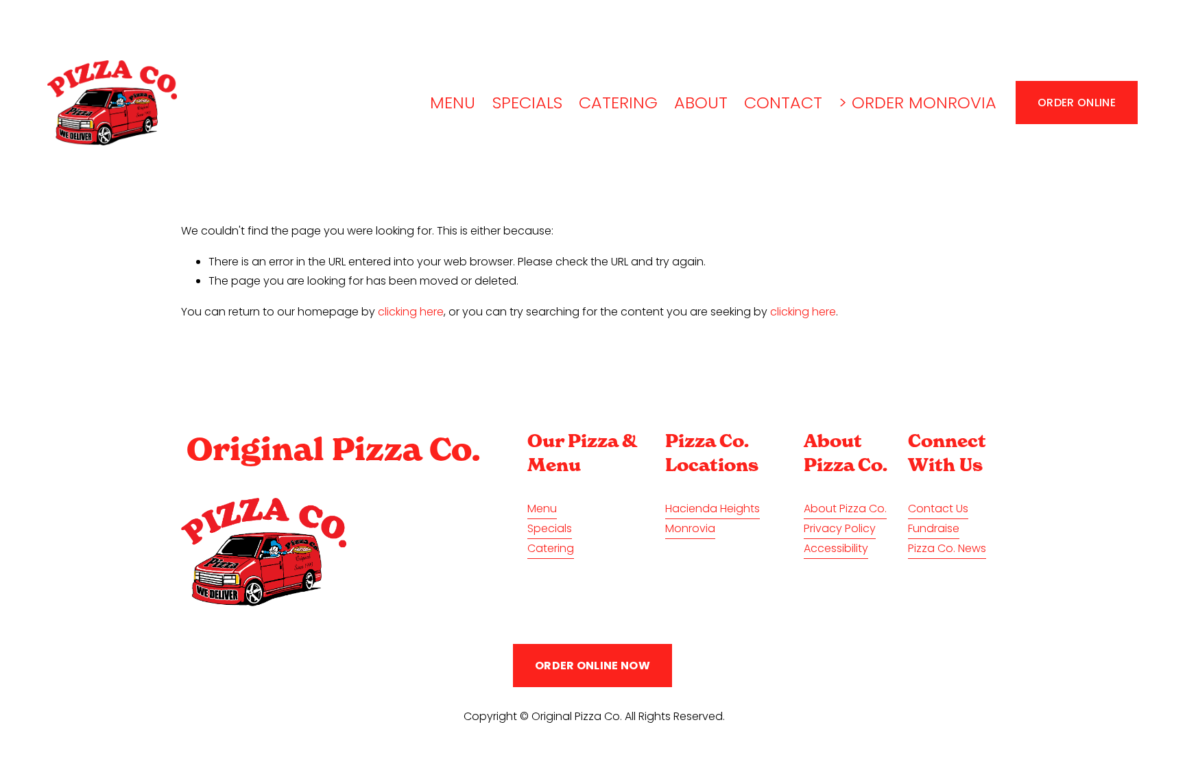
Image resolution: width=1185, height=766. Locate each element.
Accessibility (836, 548)
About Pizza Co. (845, 508)
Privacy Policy (840, 528)
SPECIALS (527, 102)
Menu (542, 508)
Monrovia (690, 528)
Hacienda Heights (712, 508)
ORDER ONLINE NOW (592, 665)
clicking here (411, 312)
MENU (452, 102)
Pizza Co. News (947, 548)
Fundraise (933, 528)
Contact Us (938, 508)
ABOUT (701, 102)
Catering (550, 548)
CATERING (618, 102)
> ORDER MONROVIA (917, 102)
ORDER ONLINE (1077, 102)
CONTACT (783, 102)
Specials (549, 528)
